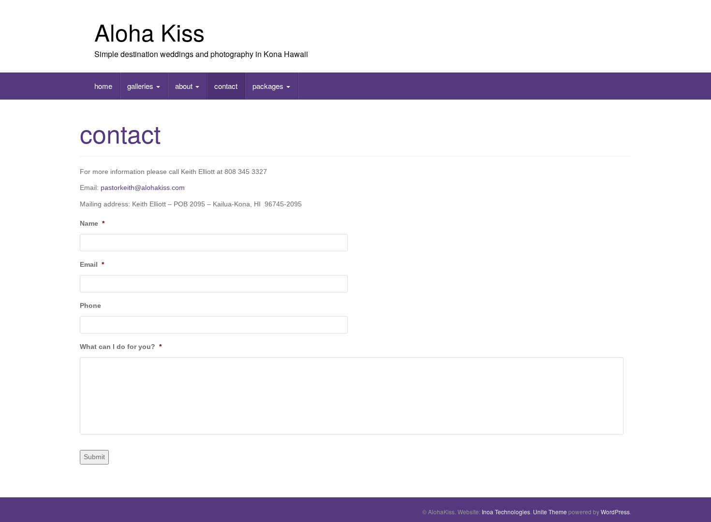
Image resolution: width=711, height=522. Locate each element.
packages (268, 86)
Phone (90, 305)
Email (92, 264)
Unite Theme (550, 512)
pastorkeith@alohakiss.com (143, 187)
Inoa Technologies (506, 512)
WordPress (615, 512)
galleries (141, 86)
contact (225, 86)
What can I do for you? (121, 346)
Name (92, 223)
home (103, 86)
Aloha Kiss (149, 31)
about (184, 86)
